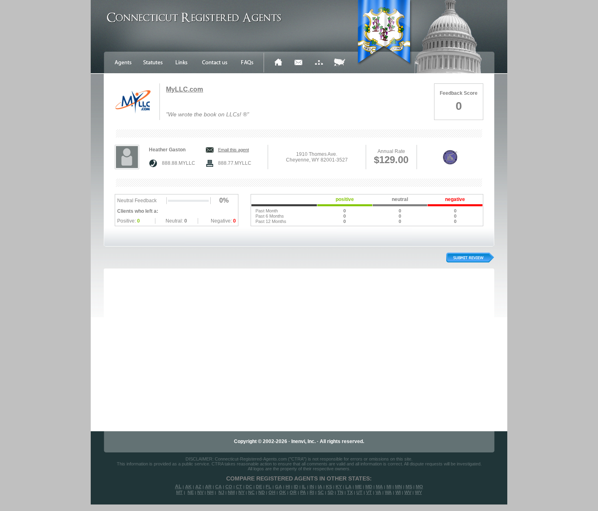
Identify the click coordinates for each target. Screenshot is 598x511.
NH (210, 492)
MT (179, 492)
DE (259, 486)
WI (398, 492)
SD (330, 492)
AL (178, 486)
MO (419, 486)
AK (188, 486)
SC (321, 492)
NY (241, 492)
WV (407, 492)
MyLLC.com (184, 89)
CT (239, 486)
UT (359, 492)
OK (282, 492)
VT (369, 492)
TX (350, 492)
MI (388, 486)
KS (329, 486)
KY (339, 486)
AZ (198, 486)
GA (278, 486)
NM (231, 492)
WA (388, 492)
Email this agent (233, 149)
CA (218, 486)
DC (249, 486)
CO (228, 486)
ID (296, 486)
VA (378, 492)
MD (368, 486)
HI (288, 486)
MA (379, 486)
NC (251, 492)
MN (398, 486)
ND (261, 492)
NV (200, 492)
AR (208, 486)
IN (312, 486)
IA (320, 486)
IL (304, 486)
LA (348, 486)
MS (409, 486)
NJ (221, 492)
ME (358, 486)
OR (293, 492)
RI (312, 492)
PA (303, 492)
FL (268, 486)
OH (271, 492)
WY (418, 492)
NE (191, 492)
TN (340, 492)
